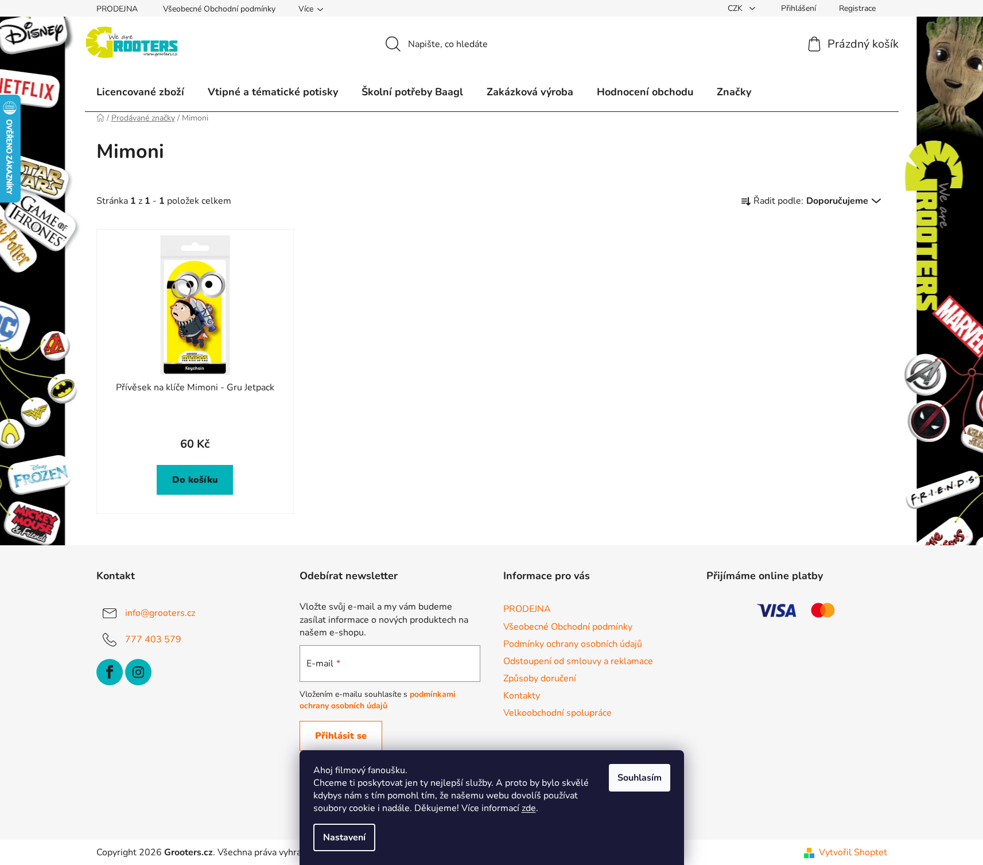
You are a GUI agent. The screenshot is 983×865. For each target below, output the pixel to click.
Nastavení (344, 837)
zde (529, 808)
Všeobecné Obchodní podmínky (219, 8)
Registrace (857, 8)
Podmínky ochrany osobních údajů (572, 644)
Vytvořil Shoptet (853, 852)
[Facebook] (109, 672)
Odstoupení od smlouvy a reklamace (578, 661)
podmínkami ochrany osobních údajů (378, 700)
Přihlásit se (341, 736)
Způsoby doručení (539, 678)
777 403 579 (153, 639)
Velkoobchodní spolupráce (557, 713)
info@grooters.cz (160, 613)
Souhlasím (639, 777)
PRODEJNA (117, 8)
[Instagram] (138, 672)
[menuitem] (140, 91)
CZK (736, 8)
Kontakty (521, 695)
